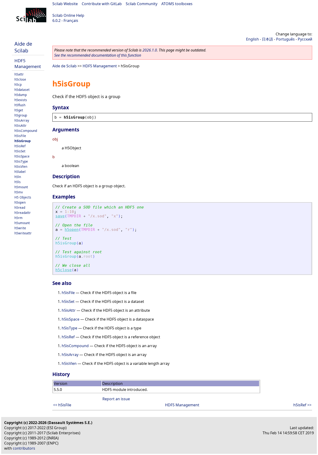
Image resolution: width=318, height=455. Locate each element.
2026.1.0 (149, 50)
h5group (20, 115)
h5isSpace (22, 156)
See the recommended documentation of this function (97, 55)
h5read (19, 207)
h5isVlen (20, 166)
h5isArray (21, 120)
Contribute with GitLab (102, 3)
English (252, 39)
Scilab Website (65, 3)
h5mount (21, 187)
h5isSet (19, 151)
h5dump (20, 94)
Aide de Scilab (23, 47)
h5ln (17, 176)
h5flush (19, 105)
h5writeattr (23, 233)
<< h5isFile (62, 404)
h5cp (18, 84)
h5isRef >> (302, 404)
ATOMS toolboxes (177, 3)
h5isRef (20, 146)
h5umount (22, 223)
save (60, 216)
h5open (20, 202)
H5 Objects (22, 197)
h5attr (19, 74)
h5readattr (22, 212)
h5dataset (22, 89)
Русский (305, 39)
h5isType (21, 161)
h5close (20, 79)
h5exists (20, 100)
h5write (20, 228)
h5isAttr (20, 125)
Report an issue (116, 398)
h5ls (17, 182)
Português (285, 39)
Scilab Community (141, 3)
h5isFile (20, 135)
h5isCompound (25, 130)
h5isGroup (22, 141)
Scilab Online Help (68, 15)
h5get (18, 110)
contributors (24, 448)
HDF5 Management (27, 63)
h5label (20, 171)
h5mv (18, 192)
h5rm (18, 218)
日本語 (267, 39)
